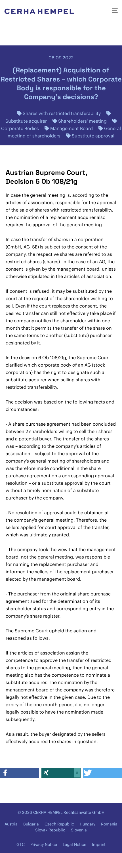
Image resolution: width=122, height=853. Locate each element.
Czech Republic (59, 824)
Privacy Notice (43, 844)
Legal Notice (74, 844)
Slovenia (79, 830)
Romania (109, 824)
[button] (19, 773)
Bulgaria (31, 824)
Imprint (99, 844)
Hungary (87, 824)
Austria (11, 824)
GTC (20, 844)
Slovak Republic (50, 830)
